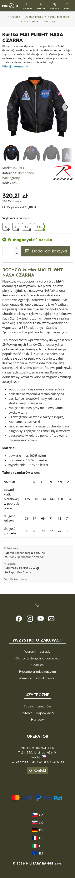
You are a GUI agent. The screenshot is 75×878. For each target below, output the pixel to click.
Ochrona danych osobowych (37, 658)
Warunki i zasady (37, 651)
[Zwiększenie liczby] (16, 248)
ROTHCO (19, 168)
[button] (41, 6)
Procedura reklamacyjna (37, 671)
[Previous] (8, 107)
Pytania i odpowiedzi (37, 713)
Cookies (37, 665)
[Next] (66, 107)
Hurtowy (37, 719)
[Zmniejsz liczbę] (16, 253)
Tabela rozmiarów (37, 706)
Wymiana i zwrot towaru (37, 678)
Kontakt (40, 770)
